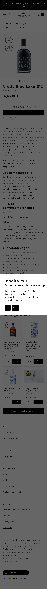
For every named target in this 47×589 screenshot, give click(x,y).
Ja (7, 308)
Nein (15, 308)
